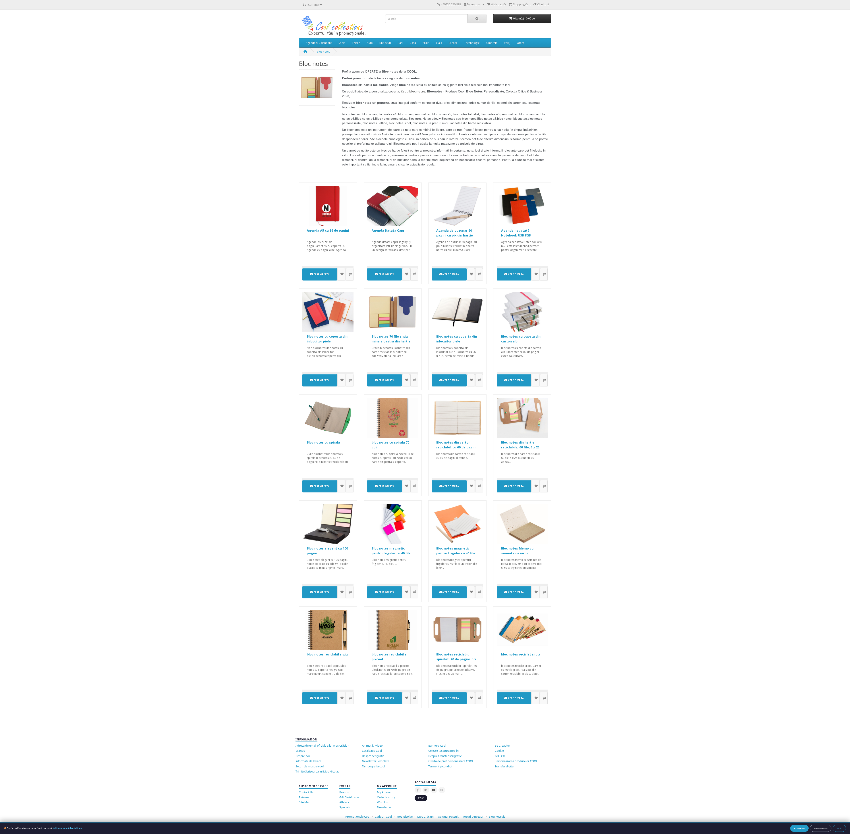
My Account (385, 792)
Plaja (439, 43)
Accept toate (799, 828)
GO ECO (500, 756)
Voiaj (507, 43)
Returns (304, 797)
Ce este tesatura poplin (443, 751)
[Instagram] (426, 790)
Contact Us (306, 792)
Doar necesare (821, 828)
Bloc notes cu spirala (323, 442)
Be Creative (502, 746)
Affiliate (344, 802)
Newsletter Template (375, 761)
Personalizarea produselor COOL (516, 761)
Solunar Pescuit (448, 817)
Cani (400, 43)
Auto (370, 43)
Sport (341, 43)
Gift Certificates (349, 797)
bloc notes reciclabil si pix (327, 654)
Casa (413, 43)
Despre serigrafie (373, 756)
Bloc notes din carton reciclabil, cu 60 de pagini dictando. (456, 447)
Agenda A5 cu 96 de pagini (328, 230)
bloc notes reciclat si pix (520, 654)
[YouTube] (434, 790)
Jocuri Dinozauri (473, 817)
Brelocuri (385, 43)
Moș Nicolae (404, 817)
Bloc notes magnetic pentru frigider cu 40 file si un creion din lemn (455, 553)
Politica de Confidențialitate (67, 828)
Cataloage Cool (372, 751)
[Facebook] (418, 790)
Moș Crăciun (425, 817)
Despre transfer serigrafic (445, 756)
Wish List (383, 802)
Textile (356, 43)
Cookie (499, 751)
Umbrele (491, 43)
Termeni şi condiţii (440, 766)
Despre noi (303, 756)
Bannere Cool (437, 746)
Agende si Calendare (319, 43)
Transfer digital (504, 766)
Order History (386, 797)
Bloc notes (323, 52)
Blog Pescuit (497, 817)
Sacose (453, 43)
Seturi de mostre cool (310, 766)
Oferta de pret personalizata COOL (451, 761)
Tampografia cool (373, 766)
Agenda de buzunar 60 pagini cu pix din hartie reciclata (454, 235)
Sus (421, 797)
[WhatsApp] (442, 790)
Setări (839, 828)
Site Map (304, 802)
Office (520, 43)
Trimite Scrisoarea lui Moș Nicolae (317, 771)
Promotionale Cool (357, 817)
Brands (300, 751)
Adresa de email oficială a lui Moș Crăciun (322, 746)
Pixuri (426, 43)
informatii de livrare (308, 761)
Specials (344, 807)
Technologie (472, 43)
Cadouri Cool (383, 817)
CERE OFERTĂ (321, 274)
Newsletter (384, 807)
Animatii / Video (372, 746)
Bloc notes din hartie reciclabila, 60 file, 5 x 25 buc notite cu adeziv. (520, 447)
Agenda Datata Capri (388, 230)
